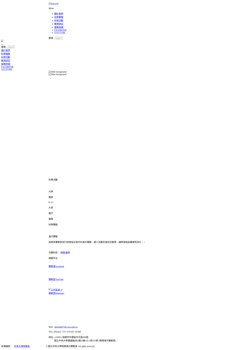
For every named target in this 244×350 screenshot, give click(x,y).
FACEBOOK (60, 30)
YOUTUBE (59, 32)
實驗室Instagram (56, 293)
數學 (68, 252)
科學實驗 (58, 17)
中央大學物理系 (22, 346)
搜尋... (52, 38)
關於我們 (58, 14)
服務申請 (58, 27)
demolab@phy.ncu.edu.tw (66, 327)
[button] (2, 44)
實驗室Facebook (56, 266)
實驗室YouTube (56, 279)
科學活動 (58, 20)
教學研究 (58, 24)
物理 (62, 252)
